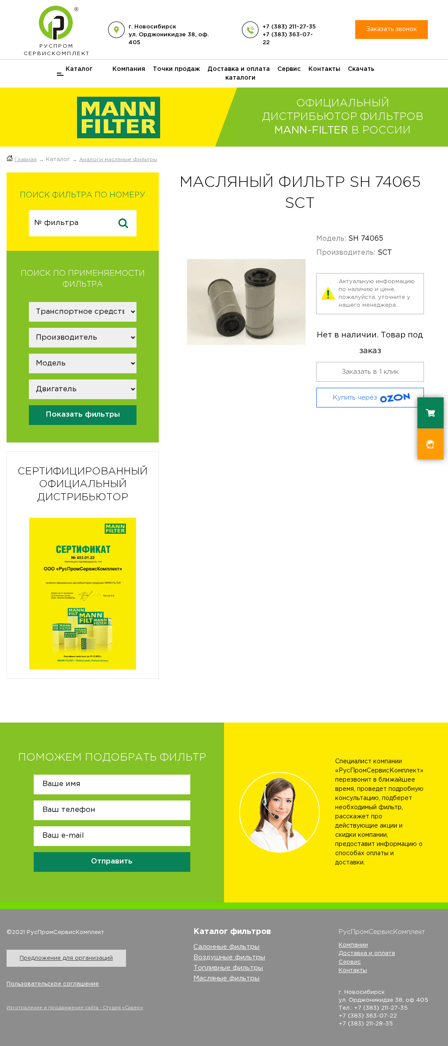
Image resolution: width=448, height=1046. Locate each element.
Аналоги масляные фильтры (118, 159)
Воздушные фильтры (229, 957)
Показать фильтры (83, 414)
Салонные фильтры (226, 947)
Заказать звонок (391, 29)
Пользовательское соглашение (53, 984)
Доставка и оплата (238, 69)
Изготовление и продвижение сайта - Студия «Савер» (75, 1008)
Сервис (289, 69)
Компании (353, 945)
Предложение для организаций (66, 958)
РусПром (57, 50)
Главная (25, 159)
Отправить (112, 861)
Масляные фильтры (226, 978)
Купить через (355, 397)
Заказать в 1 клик (370, 372)
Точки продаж (176, 69)
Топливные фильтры (228, 968)
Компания (128, 69)
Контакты (324, 69)
